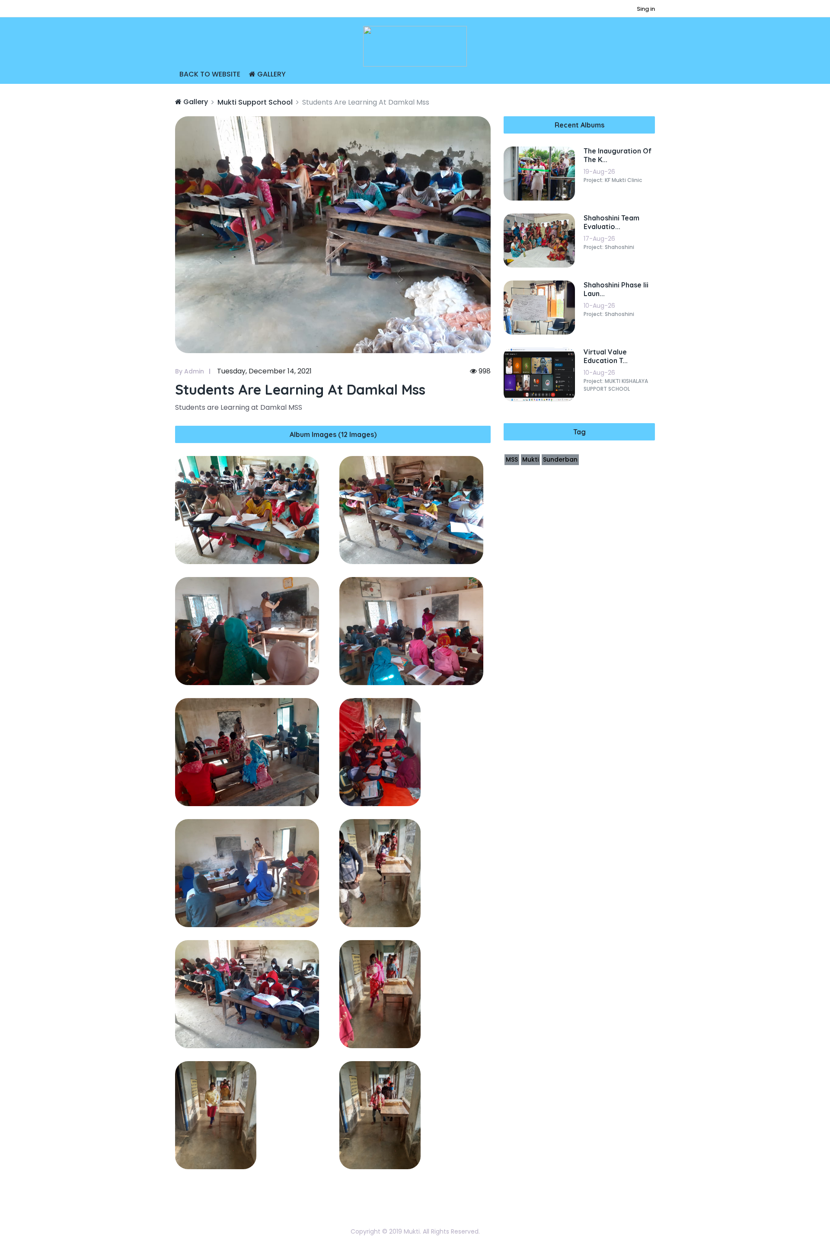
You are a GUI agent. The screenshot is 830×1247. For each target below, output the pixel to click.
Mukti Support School (255, 102)
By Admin (189, 371)
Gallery (270, 74)
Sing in (646, 9)
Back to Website (209, 74)
